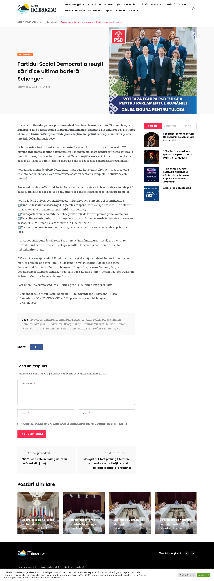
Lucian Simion (115, 324)
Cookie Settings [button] (187, 575)
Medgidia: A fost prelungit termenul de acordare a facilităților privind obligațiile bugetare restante (107, 463)
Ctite (188, 126)
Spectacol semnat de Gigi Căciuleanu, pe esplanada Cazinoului (178, 137)
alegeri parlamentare (43, 319)
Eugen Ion (55, 324)
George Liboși (72, 324)
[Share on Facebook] (36, 347)
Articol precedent (38, 453)
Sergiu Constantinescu (76, 328)
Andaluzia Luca (69, 319)
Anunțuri (134, 10)
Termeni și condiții (25, 567)
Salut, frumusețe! (75, 10)
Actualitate (94, 4)
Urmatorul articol (114, 453)
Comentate (170, 126)
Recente (152, 126)
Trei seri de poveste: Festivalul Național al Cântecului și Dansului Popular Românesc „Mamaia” (176, 175)
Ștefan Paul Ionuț (104, 328)
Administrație (112, 4)
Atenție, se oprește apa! (177, 188)
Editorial (120, 10)
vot (119, 328)
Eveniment (157, 4)
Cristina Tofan (91, 319)
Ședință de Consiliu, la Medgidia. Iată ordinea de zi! (129, 524)
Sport (109, 10)
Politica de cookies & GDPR (49, 567)
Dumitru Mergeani (35, 324)
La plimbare (95, 10)
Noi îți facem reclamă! (74, 567)
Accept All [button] (204, 575)
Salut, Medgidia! (74, 4)
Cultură (143, 4)
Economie (129, 4)
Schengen (52, 328)
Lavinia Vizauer (93, 324)
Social (182, 4)
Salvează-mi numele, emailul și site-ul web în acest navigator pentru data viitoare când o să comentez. (74, 423)
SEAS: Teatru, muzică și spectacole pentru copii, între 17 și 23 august (177, 154)
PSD (25, 328)
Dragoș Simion (111, 319)
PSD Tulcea (36, 328)
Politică (171, 4)
